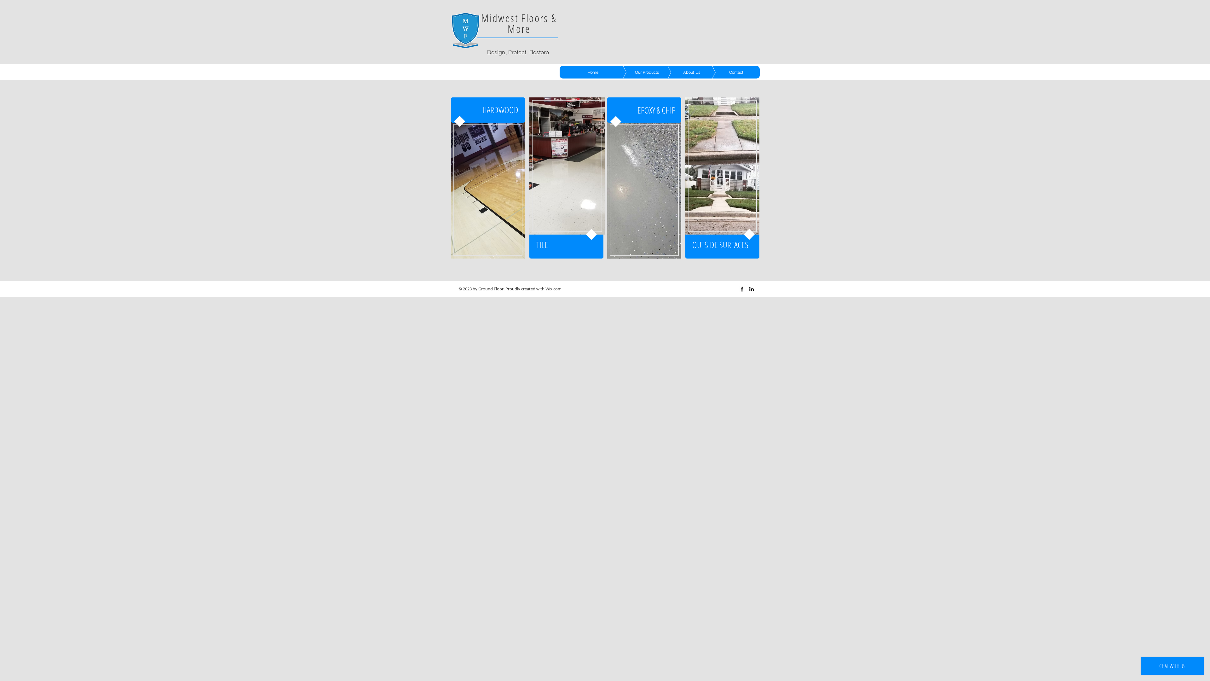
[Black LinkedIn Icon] (751, 289)
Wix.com (553, 289)
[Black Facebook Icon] (742, 289)
